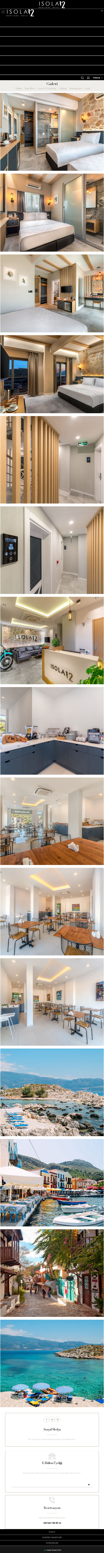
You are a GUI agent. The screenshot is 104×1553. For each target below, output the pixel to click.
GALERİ (5, 41)
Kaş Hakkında (8, 60)
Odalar (5, 32)
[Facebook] (46, 1419)
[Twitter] (52, 1419)
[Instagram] (57, 1419)
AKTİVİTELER (7, 51)
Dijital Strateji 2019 (54, 1550)
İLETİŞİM (5, 70)
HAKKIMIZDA (7, 22)
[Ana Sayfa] (52, 5)
